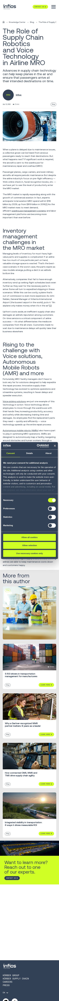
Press (6, 985)
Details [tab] (29, 453)
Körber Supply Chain (16, 978)
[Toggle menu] (53, 6)
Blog (32, 22)
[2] (50, 305)
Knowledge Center (17, 22)
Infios (18, 95)
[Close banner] (55, 446)
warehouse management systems (29, 211)
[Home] (3, 22)
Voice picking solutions (14, 401)
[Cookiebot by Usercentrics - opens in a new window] (37, 446)
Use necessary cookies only (29, 553)
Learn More (45, 685)
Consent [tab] (10, 453)
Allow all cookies (29, 537)
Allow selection (29, 545)
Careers (7, 982)
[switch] (52, 509)
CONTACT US (11, 878)
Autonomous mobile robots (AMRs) (21, 430)
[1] (46, 204)
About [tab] (48, 453)
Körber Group (11, 975)
